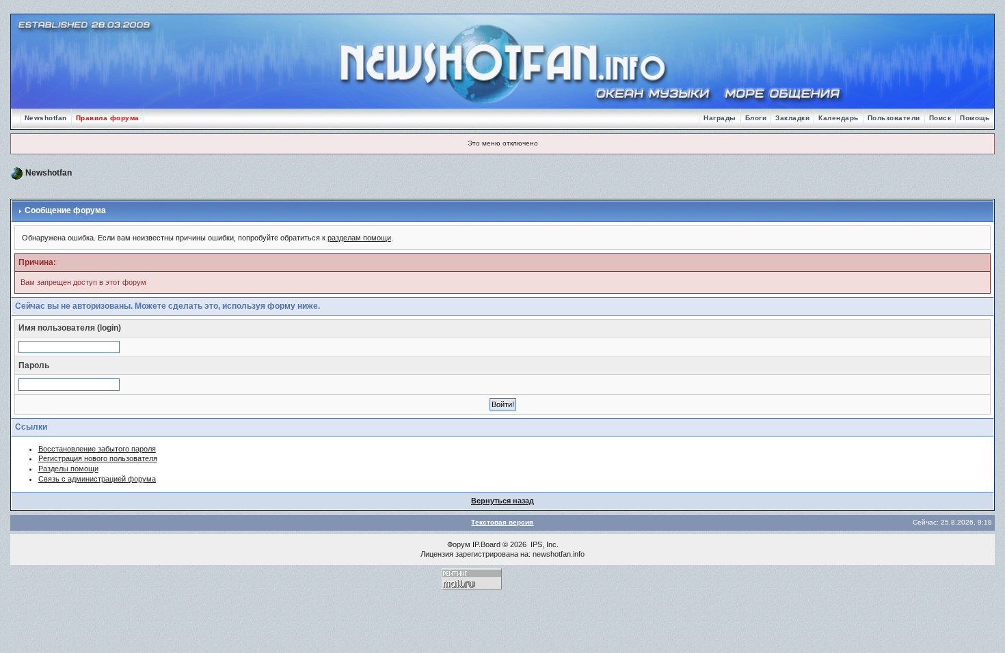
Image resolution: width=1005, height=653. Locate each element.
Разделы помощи (68, 468)
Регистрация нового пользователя (97, 458)
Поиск (940, 118)
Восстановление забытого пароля (97, 449)
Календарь (838, 118)
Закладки (792, 118)
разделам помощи (359, 238)
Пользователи (894, 118)
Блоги (756, 118)
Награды (720, 118)
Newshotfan (46, 118)
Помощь (974, 118)
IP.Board (486, 544)
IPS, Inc (544, 544)
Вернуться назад (502, 501)
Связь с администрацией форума (97, 479)
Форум (458, 544)
